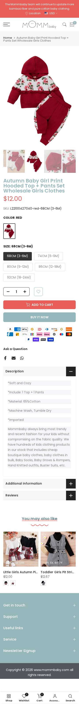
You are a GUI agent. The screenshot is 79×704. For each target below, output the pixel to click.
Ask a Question (15, 349)
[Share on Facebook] (5, 358)
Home (7, 37)
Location (35, 13)
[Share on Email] (14, 358)
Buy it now (39, 317)
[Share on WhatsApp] (22, 358)
